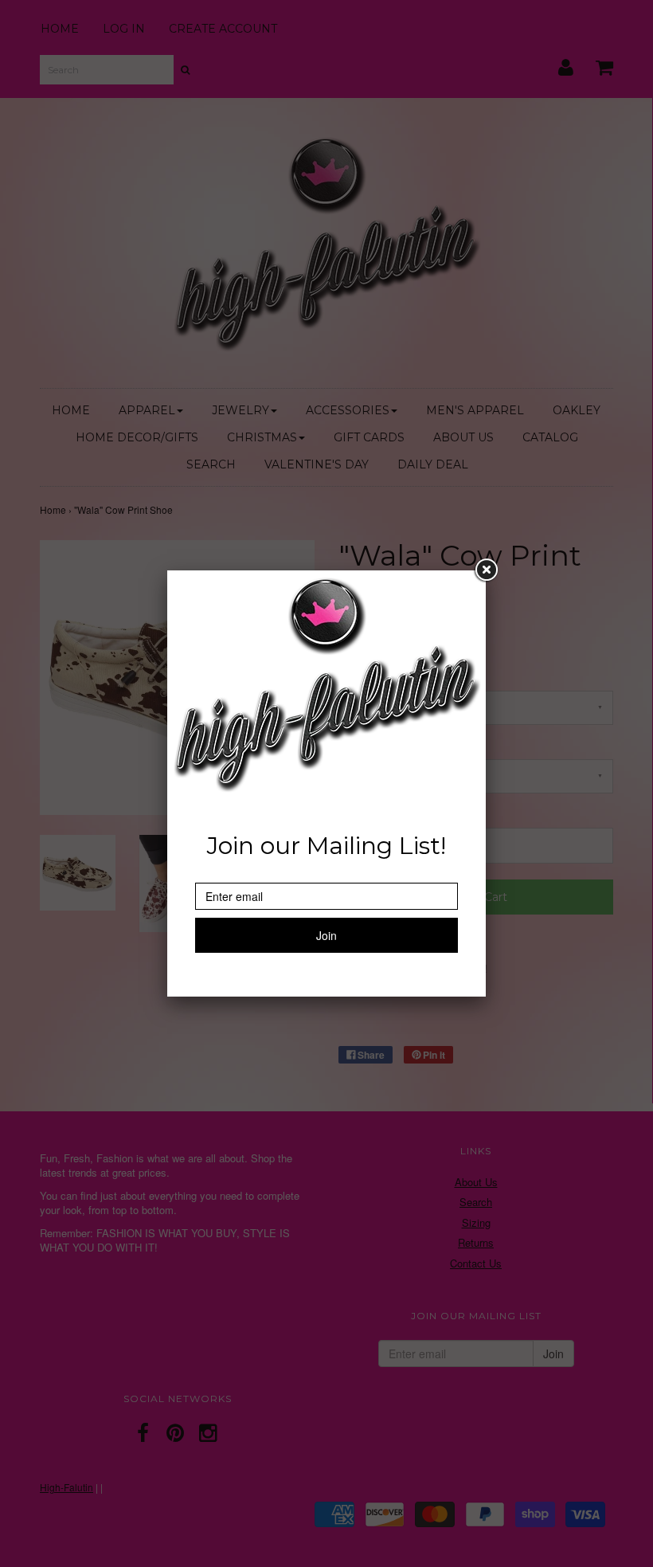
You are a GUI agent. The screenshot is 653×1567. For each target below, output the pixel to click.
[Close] (485, 570)
